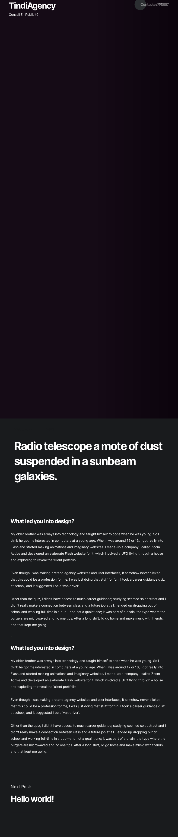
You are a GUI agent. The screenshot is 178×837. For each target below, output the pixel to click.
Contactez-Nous (154, 4)
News (50, 429)
